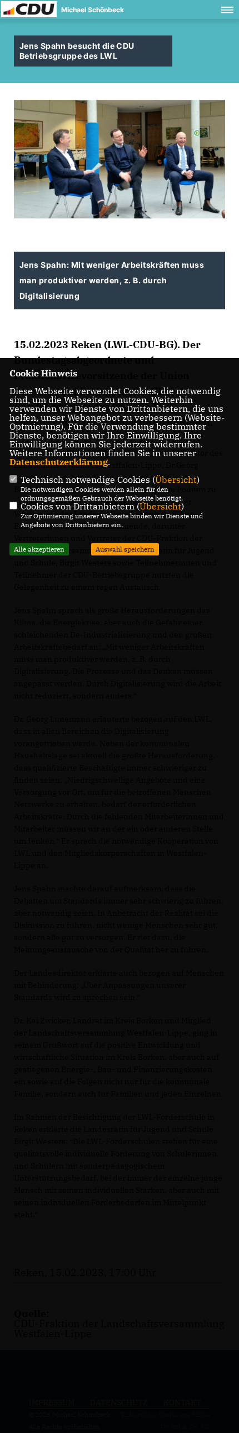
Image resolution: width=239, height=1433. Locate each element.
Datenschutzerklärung (58, 461)
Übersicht (176, 479)
